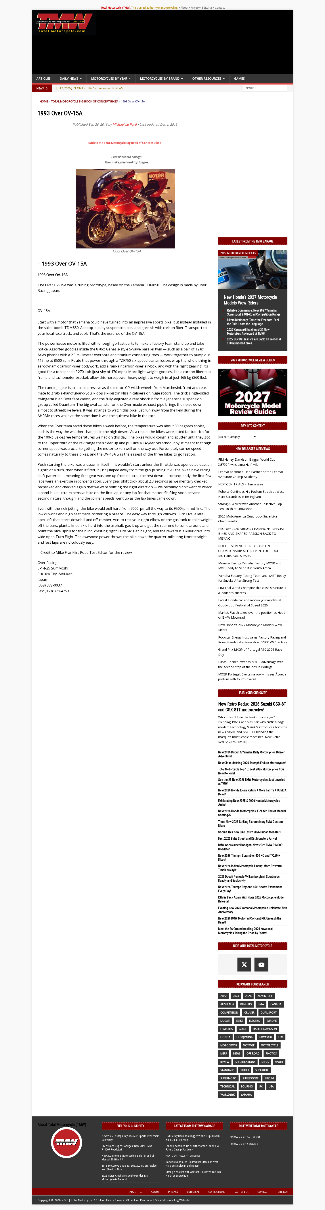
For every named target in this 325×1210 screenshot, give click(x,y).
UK (260, 1086)
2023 (236, 996)
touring (247, 1086)
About (184, 8)
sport (279, 1062)
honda (225, 1037)
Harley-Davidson (265, 1029)
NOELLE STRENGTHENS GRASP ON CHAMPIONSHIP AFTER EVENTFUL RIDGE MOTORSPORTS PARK (248, 551)
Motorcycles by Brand (160, 78)
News (236, 1053)
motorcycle (269, 1045)
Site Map (283, 1191)
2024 (248, 996)
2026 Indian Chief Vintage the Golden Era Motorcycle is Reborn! (125, 1177)
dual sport (269, 1012)
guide (243, 1029)
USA (271, 1086)
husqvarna (245, 1037)
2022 (223, 996)
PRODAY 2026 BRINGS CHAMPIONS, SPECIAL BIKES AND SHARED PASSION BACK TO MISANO (251, 534)
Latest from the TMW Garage (252, 241)
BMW (261, 1004)
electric (254, 1021)
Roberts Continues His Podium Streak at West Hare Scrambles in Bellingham (192, 1163)
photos (271, 1053)
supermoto (228, 1078)
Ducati (225, 1021)
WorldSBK (227, 1095)
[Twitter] (244, 964)
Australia (227, 1004)
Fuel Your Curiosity (253, 692)
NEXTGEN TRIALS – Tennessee (240, 484)
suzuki (269, 1078)
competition (229, 1012)
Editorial (207, 8)
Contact (220, 8)
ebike (239, 1021)
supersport (250, 1078)
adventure (265, 996)
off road (253, 1053)
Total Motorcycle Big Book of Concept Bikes (84, 101)
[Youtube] (261, 964)
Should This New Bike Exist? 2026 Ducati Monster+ (249, 832)
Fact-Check (241, 1191)
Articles (43, 78)
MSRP (223, 1053)
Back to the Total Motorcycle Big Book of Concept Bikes (124, 143)
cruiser (249, 1012)
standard (227, 1070)
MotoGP (249, 1045)
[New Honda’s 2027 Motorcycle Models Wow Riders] (252, 286)
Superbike (261, 1070)
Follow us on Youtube (244, 1144)
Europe (272, 1021)
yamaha (246, 1095)
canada (275, 1004)
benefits (246, 1004)
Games (239, 78)
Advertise (136, 1191)
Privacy (195, 8)
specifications (245, 1062)
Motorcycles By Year (109, 78)
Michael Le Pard (125, 124)
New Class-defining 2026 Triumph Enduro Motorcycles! (252, 763)
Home (44, 101)
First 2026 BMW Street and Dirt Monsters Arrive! (247, 838)
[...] (248, 742)
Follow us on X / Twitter (245, 1137)
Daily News (69, 78)
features (226, 1029)
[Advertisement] (196, 43)
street (245, 1070)
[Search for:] (265, 88)
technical (227, 1086)
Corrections (216, 1191)
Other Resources (206, 78)
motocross (228, 1045)
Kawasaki (265, 1037)
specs (265, 1062)
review (224, 1062)
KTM (280, 1037)
